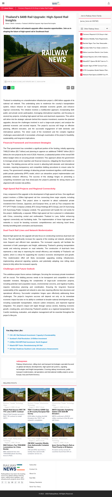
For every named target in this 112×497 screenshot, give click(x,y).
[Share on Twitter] (8, 87)
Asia (29, 438)
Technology (19, 403)
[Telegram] (19, 482)
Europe (36, 403)
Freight (10, 438)
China (5, 438)
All (107, 28)
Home (7, 23)
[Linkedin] (9, 482)
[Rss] (22, 482)
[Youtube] (12, 482)
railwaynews (21, 361)
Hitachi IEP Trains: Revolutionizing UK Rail (26, 345)
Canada (12, 403)
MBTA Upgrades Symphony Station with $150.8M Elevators (62, 412)
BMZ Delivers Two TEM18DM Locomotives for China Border (14, 447)
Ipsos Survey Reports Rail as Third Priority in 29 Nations (63, 446)
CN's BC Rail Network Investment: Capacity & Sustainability (32, 335)
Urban (5, 405)
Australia (18, 23)
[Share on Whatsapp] (12, 87)
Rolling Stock (17, 438)
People (63, 403)
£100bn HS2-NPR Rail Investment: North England (28, 342)
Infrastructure (44, 403)
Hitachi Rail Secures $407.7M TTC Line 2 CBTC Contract (14, 411)
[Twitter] (5, 482)
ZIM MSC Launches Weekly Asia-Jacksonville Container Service (38, 445)
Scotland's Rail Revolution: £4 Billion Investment (28, 338)
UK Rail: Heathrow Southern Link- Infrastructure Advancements (34, 349)
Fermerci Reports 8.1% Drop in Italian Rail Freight (35, 8)
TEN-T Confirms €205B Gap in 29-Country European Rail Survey (38, 412)
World (12, 23)
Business (6, 403)
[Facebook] (2, 482)
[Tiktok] (15, 482)
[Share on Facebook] (5, 87)
